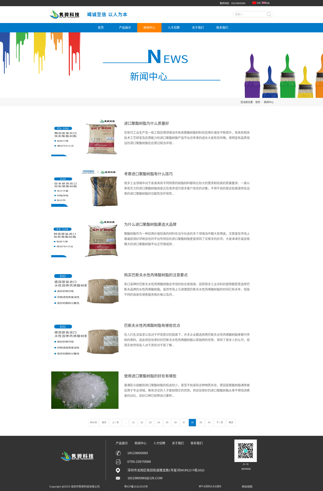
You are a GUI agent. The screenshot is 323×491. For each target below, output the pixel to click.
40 (209, 422)
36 (175, 422)
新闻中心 (149, 27)
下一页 (219, 422)
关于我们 (198, 27)
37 (184, 422)
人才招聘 (174, 27)
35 (167, 422)
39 (200, 422)
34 (158, 422)
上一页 (115, 422)
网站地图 (247, 486)
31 (133, 422)
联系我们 (222, 27)
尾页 (231, 422)
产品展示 (125, 27)
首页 (101, 27)
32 (142, 422)
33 (150, 422)
